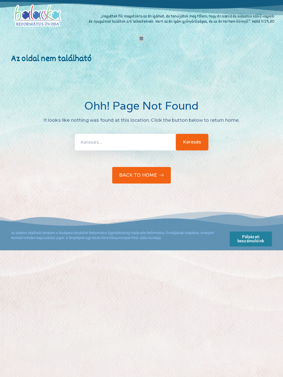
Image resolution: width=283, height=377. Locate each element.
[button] (142, 38)
